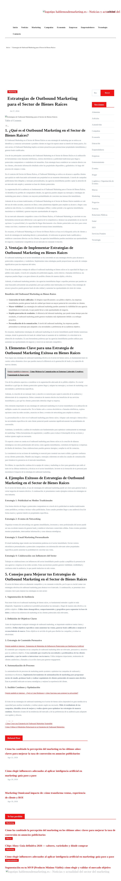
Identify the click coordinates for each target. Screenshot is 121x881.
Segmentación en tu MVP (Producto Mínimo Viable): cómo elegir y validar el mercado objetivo (58, 867)
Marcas (94, 190)
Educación (96, 143)
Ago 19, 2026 (13, 801)
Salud (94, 221)
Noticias (24, 27)
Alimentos (96, 112)
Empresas (73, 27)
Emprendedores (88, 27)
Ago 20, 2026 (13, 779)
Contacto (17, 34)
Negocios (95, 202)
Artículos (95, 118)
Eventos (95, 169)
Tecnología (102, 27)
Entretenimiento (98, 162)
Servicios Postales (99, 234)
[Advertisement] (60, 66)
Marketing (36, 27)
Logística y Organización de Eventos (103, 182)
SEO (94, 227)
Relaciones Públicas (99, 215)
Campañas (48, 27)
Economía (61, 27)
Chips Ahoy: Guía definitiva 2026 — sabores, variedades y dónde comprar (46, 845)
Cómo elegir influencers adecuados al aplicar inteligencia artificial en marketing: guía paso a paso (59, 856)
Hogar (94, 175)
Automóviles (97, 125)
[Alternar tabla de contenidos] (7, 126)
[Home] (8, 30)
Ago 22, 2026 (13, 757)
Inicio (15, 27)
